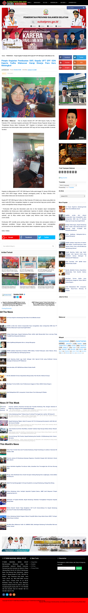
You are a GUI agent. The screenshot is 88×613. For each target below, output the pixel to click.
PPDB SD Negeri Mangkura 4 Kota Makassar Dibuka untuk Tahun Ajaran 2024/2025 (9, 288)
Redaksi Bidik (18, 294)
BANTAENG (81, 341)
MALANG (73, 349)
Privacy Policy (35, 568)
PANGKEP (64, 349)
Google (10, 237)
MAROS (81, 349)
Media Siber (82, 602)
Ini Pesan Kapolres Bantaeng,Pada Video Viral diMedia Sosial (23, 317)
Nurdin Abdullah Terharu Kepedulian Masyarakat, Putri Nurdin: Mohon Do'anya (28, 375)
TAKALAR (83, 345)
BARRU (80, 344)
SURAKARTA (79, 353)
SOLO (62, 353)
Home (3, 55)
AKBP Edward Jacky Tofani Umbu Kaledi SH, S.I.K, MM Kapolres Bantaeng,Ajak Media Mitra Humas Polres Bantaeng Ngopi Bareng (43, 304)
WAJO (60, 351)
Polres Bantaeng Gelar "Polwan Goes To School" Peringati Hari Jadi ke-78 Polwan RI (31, 414)
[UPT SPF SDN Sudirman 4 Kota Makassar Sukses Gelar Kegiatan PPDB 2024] (10, 262)
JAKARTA (69, 344)
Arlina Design (47, 602)
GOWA (73, 345)
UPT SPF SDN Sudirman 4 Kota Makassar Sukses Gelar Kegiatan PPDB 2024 (10, 271)
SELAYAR (84, 351)
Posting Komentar (7, 308)
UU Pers (33, 566)
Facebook (28, 237)
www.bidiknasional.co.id (66, 602)
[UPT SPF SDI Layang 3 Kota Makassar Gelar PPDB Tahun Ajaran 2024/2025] (28, 262)
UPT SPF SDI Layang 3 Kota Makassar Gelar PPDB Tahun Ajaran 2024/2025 (27, 271)
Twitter (46, 237)
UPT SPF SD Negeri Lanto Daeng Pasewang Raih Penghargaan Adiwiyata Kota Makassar (46, 271)
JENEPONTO (63, 345)
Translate (71, 187)
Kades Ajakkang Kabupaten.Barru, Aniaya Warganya (21, 342)
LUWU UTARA (75, 351)
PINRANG (67, 351)
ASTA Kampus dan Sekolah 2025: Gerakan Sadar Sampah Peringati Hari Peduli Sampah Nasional (46, 288)
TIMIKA (73, 353)
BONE (74, 347)
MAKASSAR (64, 341)
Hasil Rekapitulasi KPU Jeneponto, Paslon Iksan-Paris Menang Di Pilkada (27, 392)
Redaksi (33, 564)
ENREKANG (83, 347)
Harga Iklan (34, 562)
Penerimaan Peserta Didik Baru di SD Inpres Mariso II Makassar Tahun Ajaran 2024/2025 (27, 288)
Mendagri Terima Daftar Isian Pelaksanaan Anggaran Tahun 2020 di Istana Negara (29, 384)
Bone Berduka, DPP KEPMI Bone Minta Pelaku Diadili (21, 367)
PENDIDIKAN (9, 55)
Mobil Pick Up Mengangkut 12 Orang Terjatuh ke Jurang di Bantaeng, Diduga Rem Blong (30, 483)
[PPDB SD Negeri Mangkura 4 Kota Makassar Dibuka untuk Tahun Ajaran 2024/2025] (10, 279)
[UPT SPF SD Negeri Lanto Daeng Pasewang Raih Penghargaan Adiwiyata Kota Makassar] (46, 262)
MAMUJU (65, 347)
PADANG (68, 353)
